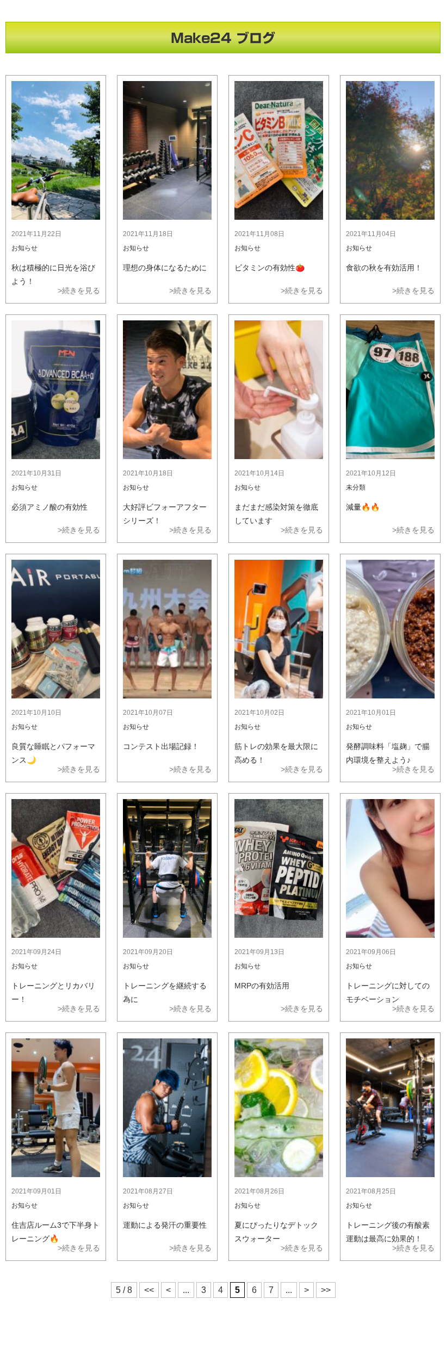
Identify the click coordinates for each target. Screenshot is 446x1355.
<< (149, 1290)
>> (326, 1290)
